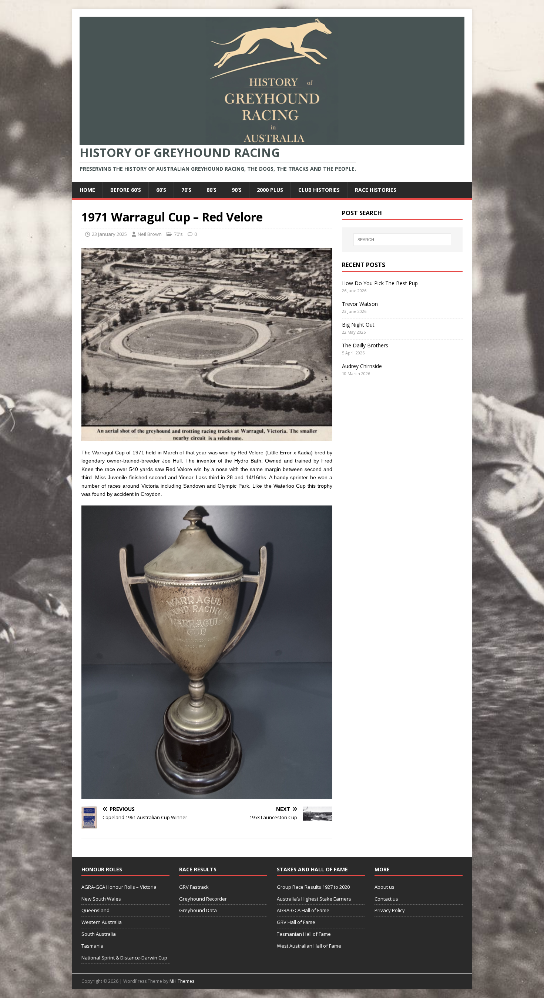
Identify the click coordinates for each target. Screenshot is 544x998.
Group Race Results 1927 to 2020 (313, 887)
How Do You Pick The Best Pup (380, 283)
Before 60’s (125, 189)
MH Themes (181, 981)
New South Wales (101, 898)
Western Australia (101, 922)
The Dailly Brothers (365, 345)
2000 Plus (270, 189)
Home (87, 189)
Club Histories (319, 189)
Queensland (95, 910)
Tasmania (92, 945)
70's (178, 234)
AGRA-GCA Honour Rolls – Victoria (119, 887)
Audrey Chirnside (362, 366)
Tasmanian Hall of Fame (304, 934)
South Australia (98, 934)
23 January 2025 (109, 234)
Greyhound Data (198, 910)
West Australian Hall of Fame (309, 945)
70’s (186, 189)
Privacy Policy (390, 910)
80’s (211, 189)
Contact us (386, 898)
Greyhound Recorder (203, 898)
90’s (237, 189)
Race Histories (375, 189)
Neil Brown (150, 234)
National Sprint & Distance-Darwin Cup (124, 957)
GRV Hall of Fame (296, 922)
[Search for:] (402, 239)
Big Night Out (358, 324)
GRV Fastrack (194, 887)
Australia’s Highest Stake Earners (314, 898)
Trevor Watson (360, 303)
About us (384, 887)
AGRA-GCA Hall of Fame (303, 910)
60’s (161, 189)
